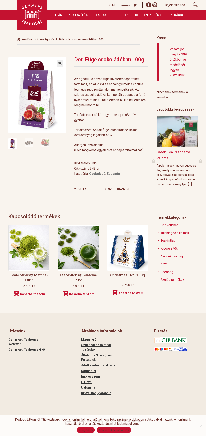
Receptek (121, 15)
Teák (58, 15)
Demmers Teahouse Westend (23, 342)
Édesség (42, 39)
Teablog (100, 15)
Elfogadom (86, 430)
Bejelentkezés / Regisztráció (159, 15)
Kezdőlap (27, 39)
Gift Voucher (169, 225)
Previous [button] (153, 161)
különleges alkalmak (175, 233)
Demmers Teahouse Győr (27, 349)
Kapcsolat (88, 371)
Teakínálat (168, 240)
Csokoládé (58, 39)
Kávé (164, 264)
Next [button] (201, 161)
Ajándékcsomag (172, 256)
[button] (60, 63)
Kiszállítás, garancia (96, 393)
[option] (177, 151)
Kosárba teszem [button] (32, 294)
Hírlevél (86, 382)
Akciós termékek (172, 280)
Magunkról (89, 339)
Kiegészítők (78, 15)
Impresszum (90, 376)
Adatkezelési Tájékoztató (99, 365)
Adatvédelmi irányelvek (114, 430)
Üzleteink (88, 388)
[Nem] (201, 425)
